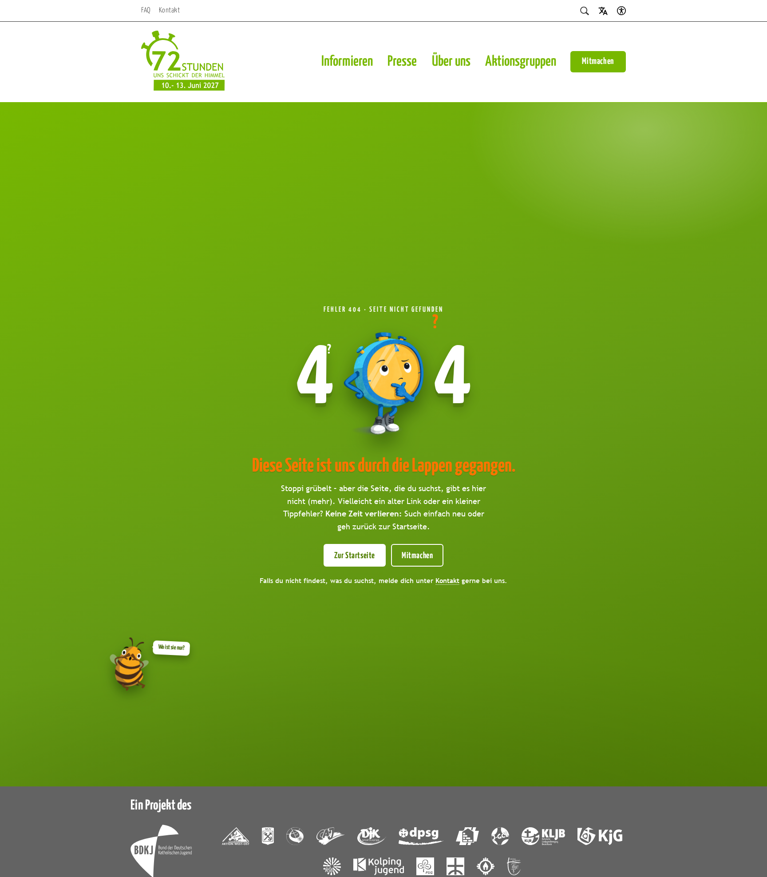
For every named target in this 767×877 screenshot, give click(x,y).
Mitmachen (598, 61)
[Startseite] (183, 62)
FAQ (146, 10)
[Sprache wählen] (603, 10)
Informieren (347, 62)
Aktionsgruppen (520, 62)
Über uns (451, 62)
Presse (402, 62)
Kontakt (169, 10)
